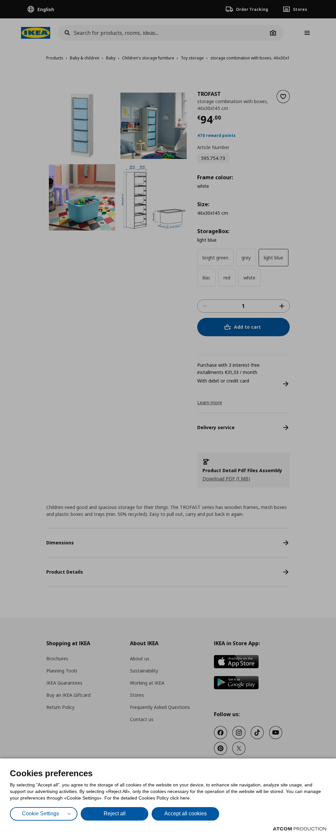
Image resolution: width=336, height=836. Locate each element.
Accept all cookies (185, 813)
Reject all (115, 813)
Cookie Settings (40, 813)
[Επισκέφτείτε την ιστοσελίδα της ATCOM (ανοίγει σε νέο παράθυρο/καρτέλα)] (299, 828)
